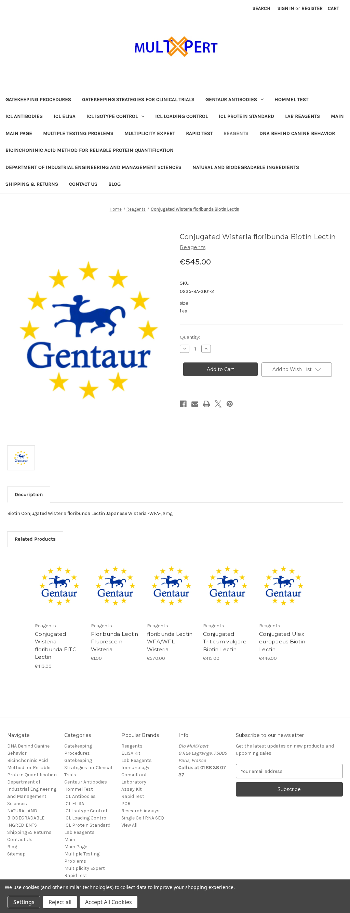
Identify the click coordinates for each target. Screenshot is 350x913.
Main (337, 116)
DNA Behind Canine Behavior (297, 133)
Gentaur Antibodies (231, 99)
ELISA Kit (130, 753)
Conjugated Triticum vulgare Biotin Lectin (224, 642)
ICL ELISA (65, 116)
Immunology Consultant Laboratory (135, 775)
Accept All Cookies (108, 902)
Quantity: (190, 337)
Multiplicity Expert (149, 133)
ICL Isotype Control (112, 116)
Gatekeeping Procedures (38, 99)
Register (312, 8)
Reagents (236, 133)
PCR (126, 803)
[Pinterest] (229, 404)
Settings (24, 902)
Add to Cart (59, 592)
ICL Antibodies (24, 116)
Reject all (60, 902)
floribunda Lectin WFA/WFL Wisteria (169, 642)
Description (29, 494)
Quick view (58, 580)
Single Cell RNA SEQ (142, 818)
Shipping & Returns (31, 184)
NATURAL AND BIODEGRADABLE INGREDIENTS (245, 167)
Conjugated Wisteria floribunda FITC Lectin (55, 646)
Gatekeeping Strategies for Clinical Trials (138, 99)
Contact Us (83, 184)
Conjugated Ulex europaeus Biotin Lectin (282, 642)
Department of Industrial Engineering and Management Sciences (93, 167)
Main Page (18, 133)
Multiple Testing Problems (78, 133)
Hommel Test (291, 99)
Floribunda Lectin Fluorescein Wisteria (114, 642)
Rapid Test (199, 133)
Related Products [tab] (35, 539)
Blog (114, 184)
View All (129, 825)
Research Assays (140, 811)
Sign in (286, 8)
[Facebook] (183, 404)
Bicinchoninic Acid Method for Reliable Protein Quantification (89, 150)
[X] (218, 404)
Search (261, 8)
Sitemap (16, 854)
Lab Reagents (302, 116)
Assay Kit (131, 789)
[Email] (194, 404)
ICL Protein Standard (246, 116)
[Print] (206, 404)
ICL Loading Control (181, 116)
